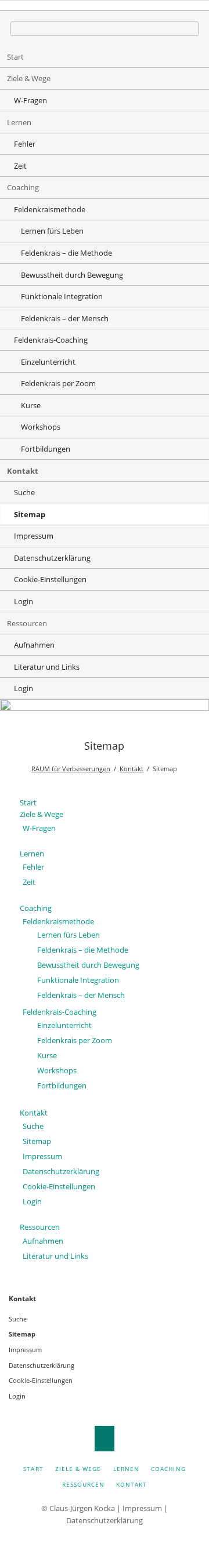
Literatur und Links (47, 667)
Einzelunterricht (48, 362)
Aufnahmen (34, 645)
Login (23, 601)
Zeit (20, 166)
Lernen (19, 122)
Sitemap (37, 1141)
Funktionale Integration (62, 296)
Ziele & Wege (29, 78)
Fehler (24, 144)
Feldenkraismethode (49, 209)
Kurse (31, 405)
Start (15, 57)
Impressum (33, 536)
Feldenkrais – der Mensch (65, 318)
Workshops (40, 427)
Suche (24, 492)
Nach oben (105, 1438)
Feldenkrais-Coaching (51, 340)
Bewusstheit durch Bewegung (72, 275)
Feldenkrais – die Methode (66, 253)
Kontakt (22, 471)
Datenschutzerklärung (52, 558)
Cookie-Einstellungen (50, 579)
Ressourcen (27, 623)
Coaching (23, 187)
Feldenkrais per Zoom (58, 383)
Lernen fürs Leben (52, 231)
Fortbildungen (45, 449)
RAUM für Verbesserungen (70, 768)
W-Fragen (30, 100)
